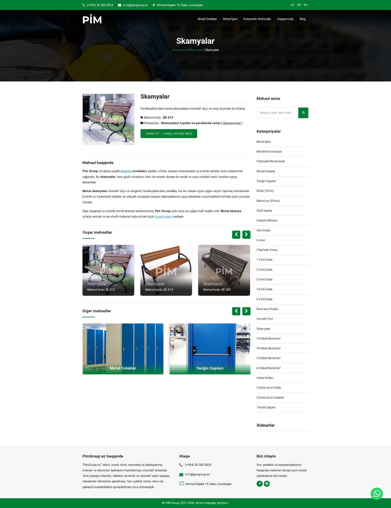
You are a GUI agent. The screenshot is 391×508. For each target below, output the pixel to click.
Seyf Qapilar (264, 210)
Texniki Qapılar (266, 407)
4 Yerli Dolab (264, 289)
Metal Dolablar (207, 19)
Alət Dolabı (263, 230)
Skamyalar (263, 328)
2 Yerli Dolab (264, 269)
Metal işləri (264, 141)
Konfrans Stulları (267, 309)
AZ (292, 5)
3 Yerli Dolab (264, 279)
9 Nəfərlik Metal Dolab (271, 161)
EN (299, 5)
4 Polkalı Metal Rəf (269, 348)
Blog (302, 19)
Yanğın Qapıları (266, 181)
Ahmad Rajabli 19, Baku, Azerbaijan (179, 5)
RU (306, 5)
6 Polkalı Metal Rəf (269, 368)
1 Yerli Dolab (264, 259)
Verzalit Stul (265, 318)
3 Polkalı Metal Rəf (269, 338)
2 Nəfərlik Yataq (267, 250)
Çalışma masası (267, 220)
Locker (261, 240)
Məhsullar (196, 50)
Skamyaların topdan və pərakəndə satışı (190, 123)
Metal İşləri (230, 19)
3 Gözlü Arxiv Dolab (269, 387)
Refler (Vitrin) (265, 190)
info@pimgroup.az (135, 5)
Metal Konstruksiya (269, 151)
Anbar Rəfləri (265, 377)
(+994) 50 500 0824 (99, 5)
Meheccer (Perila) (268, 200)
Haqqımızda (285, 19)
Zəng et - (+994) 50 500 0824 (168, 133)
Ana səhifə (179, 50)
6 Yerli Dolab (264, 299)
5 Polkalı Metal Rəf (269, 358)
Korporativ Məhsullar (257, 19)
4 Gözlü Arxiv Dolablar (270, 397)
